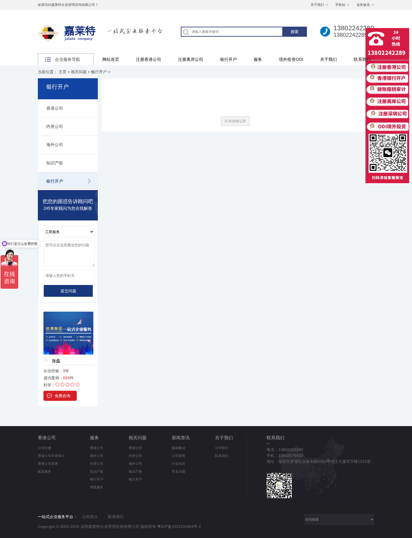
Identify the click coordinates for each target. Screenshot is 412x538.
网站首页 (110, 59)
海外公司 (54, 144)
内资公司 (54, 126)
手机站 (340, 5)
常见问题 (178, 471)
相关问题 (79, 72)
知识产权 (54, 162)
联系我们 (362, 59)
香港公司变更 (48, 464)
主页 (62, 72)
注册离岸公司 (190, 59)
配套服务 (44, 471)
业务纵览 (363, 5)
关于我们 (317, 5)
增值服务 (96, 487)
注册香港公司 (148, 59)
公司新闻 (178, 456)
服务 (258, 59)
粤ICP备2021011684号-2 (179, 526)
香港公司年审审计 (51, 456)
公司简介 (221, 448)
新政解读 (178, 448)
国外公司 (96, 456)
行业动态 (178, 464)
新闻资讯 (181, 437)
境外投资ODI (291, 59)
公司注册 (44, 448)
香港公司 (54, 108)
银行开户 (228, 59)
